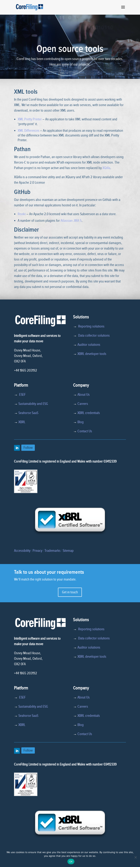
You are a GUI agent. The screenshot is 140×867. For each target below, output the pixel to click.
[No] (135, 857)
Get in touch (70, 592)
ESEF (22, 394)
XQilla (106, 168)
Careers (82, 404)
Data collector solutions (93, 335)
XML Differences (28, 130)
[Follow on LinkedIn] (17, 448)
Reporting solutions (91, 326)
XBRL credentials (88, 413)
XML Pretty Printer (30, 119)
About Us (83, 394)
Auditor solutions (88, 344)
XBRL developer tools (91, 354)
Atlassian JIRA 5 (71, 220)
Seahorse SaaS (28, 413)
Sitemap (68, 550)
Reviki (22, 214)
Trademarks (52, 550)
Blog (80, 422)
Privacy (37, 550)
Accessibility (22, 550)
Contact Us (84, 431)
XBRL (21, 422)
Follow (28, 447)
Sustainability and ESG (33, 404)
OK (71, 861)
